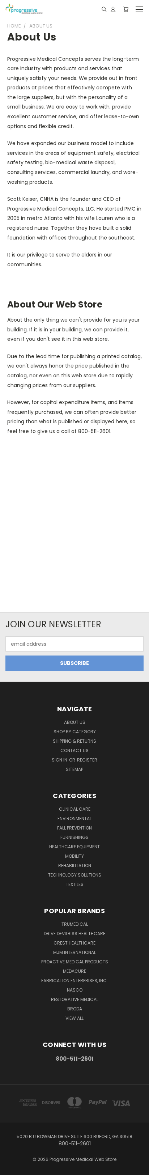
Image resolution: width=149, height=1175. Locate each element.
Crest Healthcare (74, 943)
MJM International (74, 952)
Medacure (74, 971)
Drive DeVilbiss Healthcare (74, 933)
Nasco (74, 990)
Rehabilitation (74, 865)
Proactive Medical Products (74, 962)
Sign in (60, 760)
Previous (11, 1168)
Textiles (75, 884)
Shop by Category (75, 732)
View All (74, 1018)
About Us (74, 722)
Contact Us (74, 750)
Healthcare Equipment (74, 847)
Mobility (74, 856)
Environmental (74, 818)
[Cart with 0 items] (125, 9)
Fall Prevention (74, 828)
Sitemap (74, 769)
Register (87, 760)
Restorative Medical (74, 999)
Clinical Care (74, 809)
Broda (74, 1009)
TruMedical (74, 924)
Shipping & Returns (74, 741)
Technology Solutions (74, 875)
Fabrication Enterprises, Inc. (74, 980)
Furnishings (74, 837)
